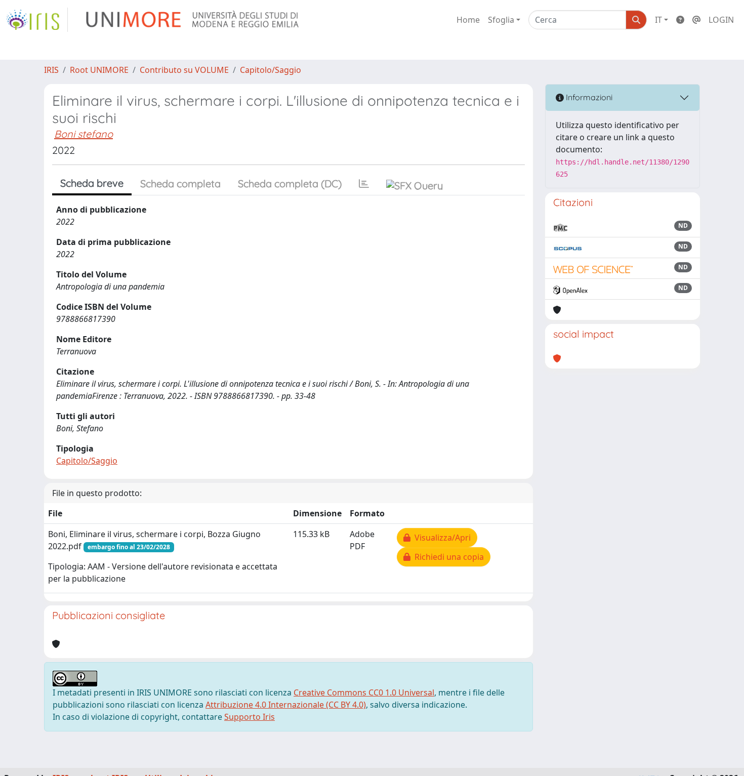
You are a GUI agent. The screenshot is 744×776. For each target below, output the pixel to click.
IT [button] (658, 19)
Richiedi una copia (447, 556)
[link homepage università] (193, 20)
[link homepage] (37, 20)
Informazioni (588, 97)
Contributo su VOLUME (184, 69)
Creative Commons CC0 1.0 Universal (364, 692)
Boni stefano (83, 134)
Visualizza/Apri (440, 537)
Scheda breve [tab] (91, 183)
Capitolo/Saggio (270, 69)
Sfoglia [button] (501, 19)
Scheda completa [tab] (180, 183)
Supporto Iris (249, 716)
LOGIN (721, 19)
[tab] (364, 183)
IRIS (51, 69)
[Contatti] (696, 20)
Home (468, 19)
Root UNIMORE (99, 69)
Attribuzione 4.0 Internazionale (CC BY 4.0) (285, 704)
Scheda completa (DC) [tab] (290, 183)
